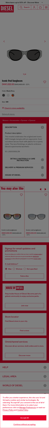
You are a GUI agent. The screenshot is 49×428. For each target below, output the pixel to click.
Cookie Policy (22, 410)
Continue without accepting (24, 424)
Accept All (24, 418)
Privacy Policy (8, 410)
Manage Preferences (27, 407)
